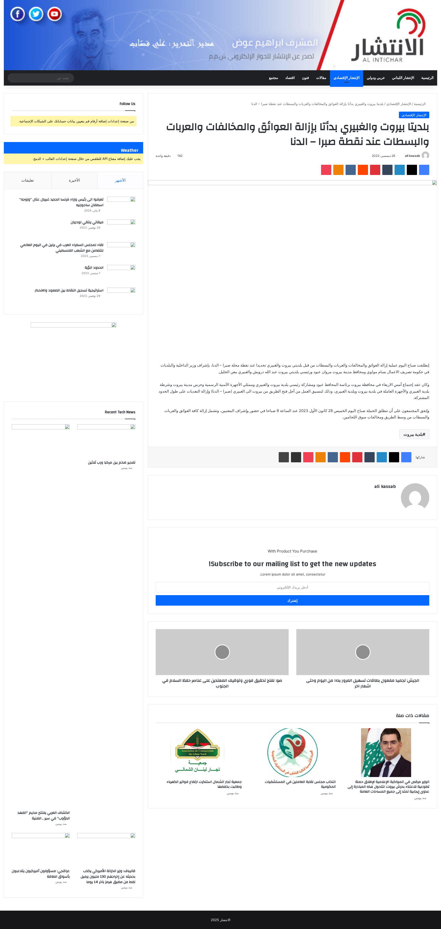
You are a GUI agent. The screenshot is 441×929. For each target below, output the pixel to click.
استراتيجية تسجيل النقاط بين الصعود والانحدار (69, 290)
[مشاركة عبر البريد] (296, 457)
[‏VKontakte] (351, 170)
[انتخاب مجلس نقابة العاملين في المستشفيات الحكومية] (292, 752)
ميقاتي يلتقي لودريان (87, 222)
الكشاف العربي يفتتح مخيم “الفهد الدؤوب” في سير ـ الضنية (44, 815)
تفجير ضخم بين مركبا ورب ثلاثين (111, 462)
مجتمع (273, 78)
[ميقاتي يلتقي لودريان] (121, 229)
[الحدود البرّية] (121, 274)
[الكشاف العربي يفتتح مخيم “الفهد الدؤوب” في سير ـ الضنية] (41, 615)
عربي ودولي (376, 78)
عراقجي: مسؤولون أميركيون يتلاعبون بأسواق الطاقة (41, 874)
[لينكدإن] (400, 170)
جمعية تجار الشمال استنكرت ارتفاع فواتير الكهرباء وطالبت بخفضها (204, 784)
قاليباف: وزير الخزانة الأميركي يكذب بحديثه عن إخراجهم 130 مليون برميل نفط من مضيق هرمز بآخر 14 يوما (108, 876)
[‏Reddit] (363, 170)
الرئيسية (427, 78)
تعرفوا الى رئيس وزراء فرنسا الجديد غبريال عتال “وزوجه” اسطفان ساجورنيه (61, 202)
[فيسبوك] (424, 170)
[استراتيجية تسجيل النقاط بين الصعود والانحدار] (121, 297)
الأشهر (120, 180)
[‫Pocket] (326, 170)
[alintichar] (220, 35)
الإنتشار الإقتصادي (347, 78)
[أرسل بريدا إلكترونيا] (403, 156)
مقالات (321, 78)
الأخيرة (74, 180)
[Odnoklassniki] (338, 170)
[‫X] (412, 170)
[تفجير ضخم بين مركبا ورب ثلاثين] (106, 440)
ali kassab (412, 156)
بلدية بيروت (413, 434)
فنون (305, 78)
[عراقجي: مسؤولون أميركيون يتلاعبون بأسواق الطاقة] (41, 849)
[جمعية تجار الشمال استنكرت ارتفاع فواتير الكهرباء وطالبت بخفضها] (199, 752)
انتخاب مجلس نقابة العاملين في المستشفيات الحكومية (300, 784)
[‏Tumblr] (387, 170)
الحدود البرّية (94, 267)
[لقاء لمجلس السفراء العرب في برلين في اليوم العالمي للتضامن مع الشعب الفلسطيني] (121, 251)
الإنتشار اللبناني (403, 78)
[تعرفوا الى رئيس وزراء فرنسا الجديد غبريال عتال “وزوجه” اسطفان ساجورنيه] (121, 206)
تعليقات (27, 180)
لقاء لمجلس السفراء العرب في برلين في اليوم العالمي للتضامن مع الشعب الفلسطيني (61, 248)
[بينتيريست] (375, 170)
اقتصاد (290, 78)
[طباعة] (284, 457)
